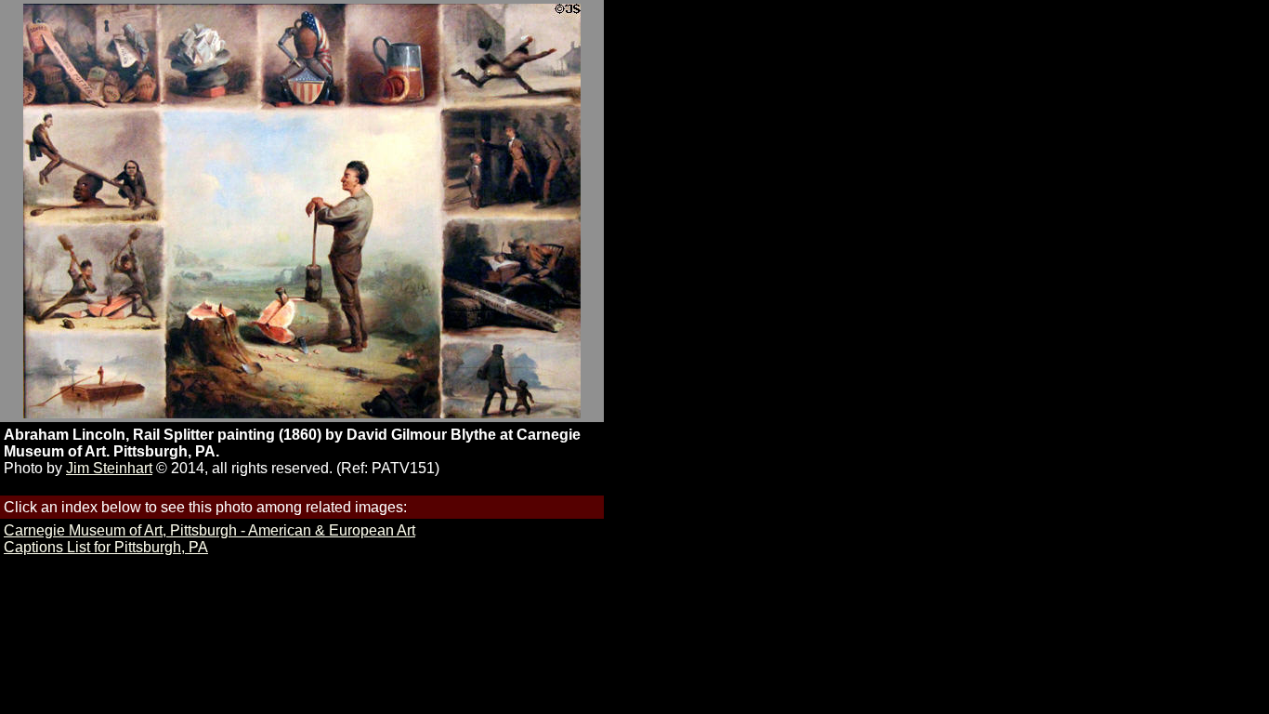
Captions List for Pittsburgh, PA (106, 547)
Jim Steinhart (109, 468)
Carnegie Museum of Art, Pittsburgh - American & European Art (209, 530)
